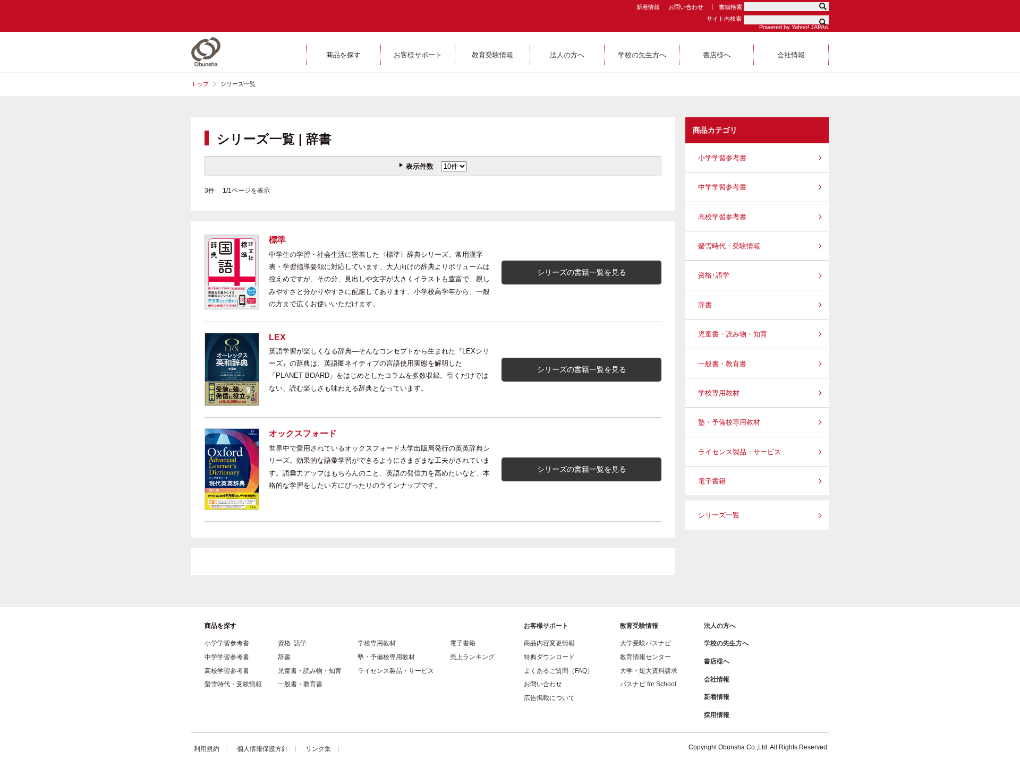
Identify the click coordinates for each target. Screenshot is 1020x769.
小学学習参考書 (722, 158)
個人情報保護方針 (262, 749)
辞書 (705, 305)
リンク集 (318, 749)
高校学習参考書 (722, 217)
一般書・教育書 (722, 364)
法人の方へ (720, 625)
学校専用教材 (719, 393)
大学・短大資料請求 (648, 671)
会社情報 (716, 679)
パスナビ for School (648, 684)
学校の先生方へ (726, 643)
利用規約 (206, 749)
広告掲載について (549, 698)
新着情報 (648, 7)
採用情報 (716, 715)
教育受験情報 (639, 625)
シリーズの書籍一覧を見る (581, 272)
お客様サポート (546, 625)
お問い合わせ (685, 7)
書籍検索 (730, 7)
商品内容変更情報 (549, 643)
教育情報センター (645, 657)
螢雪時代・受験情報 (729, 246)
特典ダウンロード (549, 657)
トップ (200, 84)
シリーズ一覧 (719, 515)
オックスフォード (303, 433)
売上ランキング (472, 657)
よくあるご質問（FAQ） (558, 671)
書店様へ (716, 661)
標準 (277, 239)
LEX (277, 337)
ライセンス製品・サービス (739, 452)
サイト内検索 (724, 18)
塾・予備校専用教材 (729, 422)
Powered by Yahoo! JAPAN (794, 27)
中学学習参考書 (722, 187)
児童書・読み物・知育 (732, 334)
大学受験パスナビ (645, 643)
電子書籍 (712, 481)
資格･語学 (713, 275)
